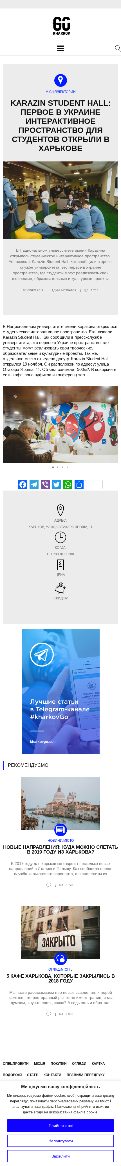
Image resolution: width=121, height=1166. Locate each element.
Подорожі (12, 1075)
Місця (39, 1064)
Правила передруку (85, 1075)
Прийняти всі (61, 1125)
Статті (32, 1075)
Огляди (79, 1064)
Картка (98, 1064)
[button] (113, 424)
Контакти (52, 1075)
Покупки (59, 1064)
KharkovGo (60, 26)
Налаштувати (60, 1141)
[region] (60, 1123)
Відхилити (60, 1156)
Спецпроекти (16, 1064)
